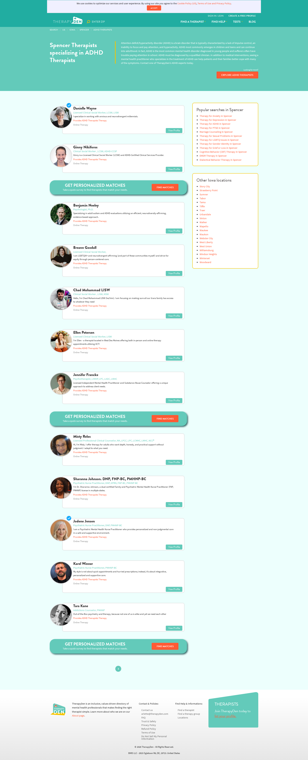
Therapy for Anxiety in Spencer (216, 116)
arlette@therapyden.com (154, 714)
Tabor (203, 198)
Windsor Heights (208, 254)
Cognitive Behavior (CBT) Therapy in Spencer (223, 152)
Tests (237, 22)
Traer (202, 210)
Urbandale (205, 214)
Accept (154, 8)
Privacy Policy (148, 725)
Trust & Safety (148, 721)
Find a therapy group (189, 714)
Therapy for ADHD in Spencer (215, 124)
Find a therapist (192, 22)
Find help (218, 22)
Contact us (147, 710)
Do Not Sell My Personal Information (154, 738)
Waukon (204, 234)
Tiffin (202, 206)
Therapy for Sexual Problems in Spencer (221, 136)
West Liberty (206, 242)
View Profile (174, 130)
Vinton (203, 218)
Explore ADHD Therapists (237, 75)
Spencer (84, 29)
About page (78, 715)
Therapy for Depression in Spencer (218, 120)
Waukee (204, 230)
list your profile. (225, 716)
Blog (252, 22)
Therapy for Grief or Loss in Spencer (218, 148)
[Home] (68, 22)
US (63, 29)
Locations (183, 717)
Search (54, 29)
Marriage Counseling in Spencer (216, 132)
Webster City (206, 238)
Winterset (205, 258)
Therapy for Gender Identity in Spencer (220, 144)
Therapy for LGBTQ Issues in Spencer (219, 140)
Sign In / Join (216, 16)
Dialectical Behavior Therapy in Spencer (221, 160)
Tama (203, 202)
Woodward (205, 262)
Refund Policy (148, 729)
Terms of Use (148, 732)
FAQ (143, 717)
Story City (205, 186)
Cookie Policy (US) (186, 3)
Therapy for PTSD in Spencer (215, 128)
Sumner (204, 194)
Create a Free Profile (242, 16)
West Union (206, 246)
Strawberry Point (209, 190)
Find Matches (165, 187)
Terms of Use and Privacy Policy (214, 3)
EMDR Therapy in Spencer (213, 155)
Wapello (204, 226)
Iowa (72, 29)
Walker (203, 222)
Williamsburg (207, 250)
